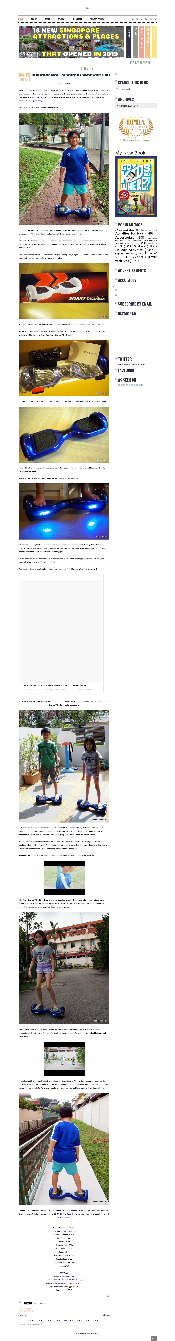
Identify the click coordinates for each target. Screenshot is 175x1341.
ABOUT (34, 19)
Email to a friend (39, 1303)
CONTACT (62, 19)
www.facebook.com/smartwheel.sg (68, 1280)
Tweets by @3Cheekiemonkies (130, 364)
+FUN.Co (78, 1210)
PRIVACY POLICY (97, 19)
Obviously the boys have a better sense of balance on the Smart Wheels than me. (54, 685)
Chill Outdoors (137, 246)
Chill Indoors (149, 243)
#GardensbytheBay (125, 230)
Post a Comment (26, 1311)
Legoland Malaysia (125, 253)
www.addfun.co (68, 1276)
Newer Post (23, 1315)
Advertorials (125, 237)
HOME (20, 19)
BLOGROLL (77, 19)
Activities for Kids (130, 233)
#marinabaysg (146, 230)
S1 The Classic (66, 1214)
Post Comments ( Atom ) (35, 1324)
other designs (64, 1217)
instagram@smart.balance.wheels (68, 1283)
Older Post (106, 1315)
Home (65, 1320)
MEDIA (47, 19)
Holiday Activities (130, 250)
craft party (40, 97)
